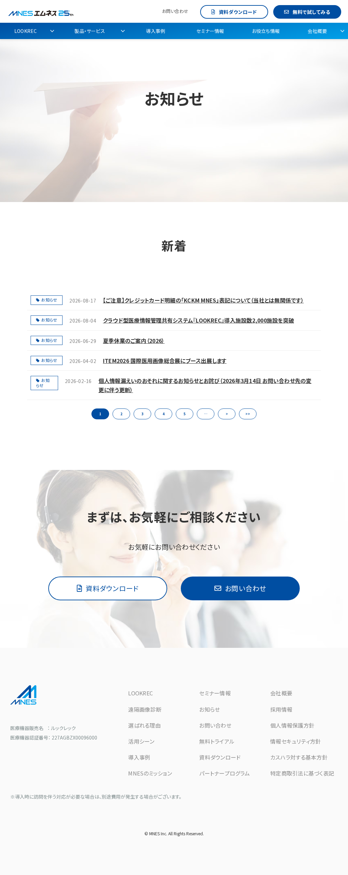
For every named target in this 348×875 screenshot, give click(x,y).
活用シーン (141, 741)
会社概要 (317, 31)
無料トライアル (216, 741)
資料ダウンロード (238, 11)
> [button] (227, 413)
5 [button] (185, 413)
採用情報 (281, 709)
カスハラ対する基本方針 (299, 757)
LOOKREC (25, 31)
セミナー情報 (210, 31)
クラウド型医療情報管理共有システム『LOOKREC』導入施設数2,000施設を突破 (198, 320)
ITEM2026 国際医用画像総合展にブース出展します (165, 361)
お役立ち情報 (266, 31)
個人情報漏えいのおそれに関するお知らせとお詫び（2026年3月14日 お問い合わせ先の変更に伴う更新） (205, 385)
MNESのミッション (150, 773)
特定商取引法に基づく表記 (302, 773)
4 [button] (163, 413)
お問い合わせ (175, 11)
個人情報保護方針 (292, 725)
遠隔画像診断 (144, 709)
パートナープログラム (224, 773)
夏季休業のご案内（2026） (134, 340)
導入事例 (155, 31)
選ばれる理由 (144, 725)
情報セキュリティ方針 (295, 741)
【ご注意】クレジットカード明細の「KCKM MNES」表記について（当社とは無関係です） (203, 300)
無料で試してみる (311, 11)
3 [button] (142, 413)
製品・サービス (89, 31)
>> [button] (247, 413)
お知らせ (49, 300)
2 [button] (121, 413)
